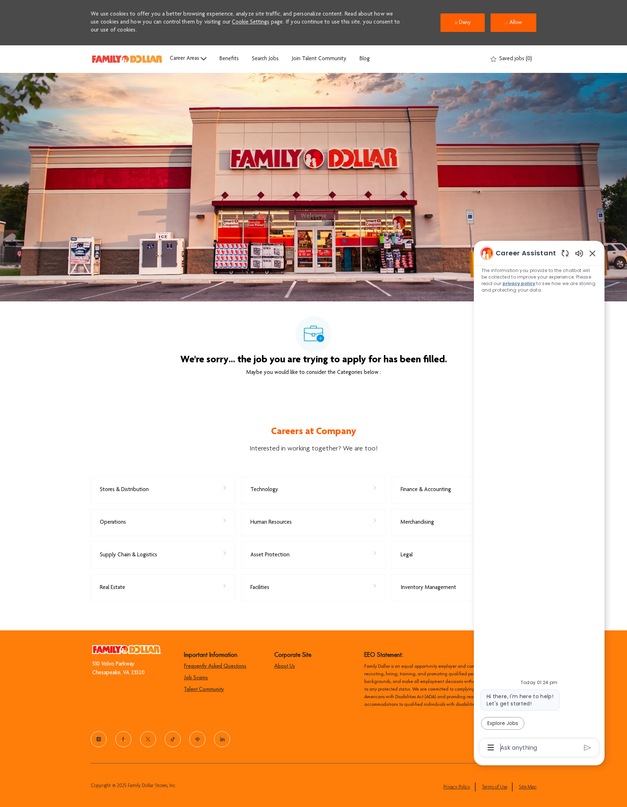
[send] (587, 747)
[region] (539, 500)
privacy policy (519, 283)
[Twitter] (148, 739)
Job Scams (196, 677)
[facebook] (123, 739)
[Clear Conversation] (565, 253)
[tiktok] (173, 739)
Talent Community (204, 689)
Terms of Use (494, 787)
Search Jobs (265, 59)
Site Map (527, 787)
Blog (365, 59)
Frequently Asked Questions (215, 665)
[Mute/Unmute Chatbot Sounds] (579, 253)
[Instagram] (99, 739)
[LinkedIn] (222, 739)
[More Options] (490, 747)
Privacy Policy (456, 787)
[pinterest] (197, 739)
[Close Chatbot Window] (592, 253)
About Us (284, 665)
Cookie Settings (250, 22)
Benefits (229, 59)
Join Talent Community (319, 59)
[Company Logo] (127, 59)
